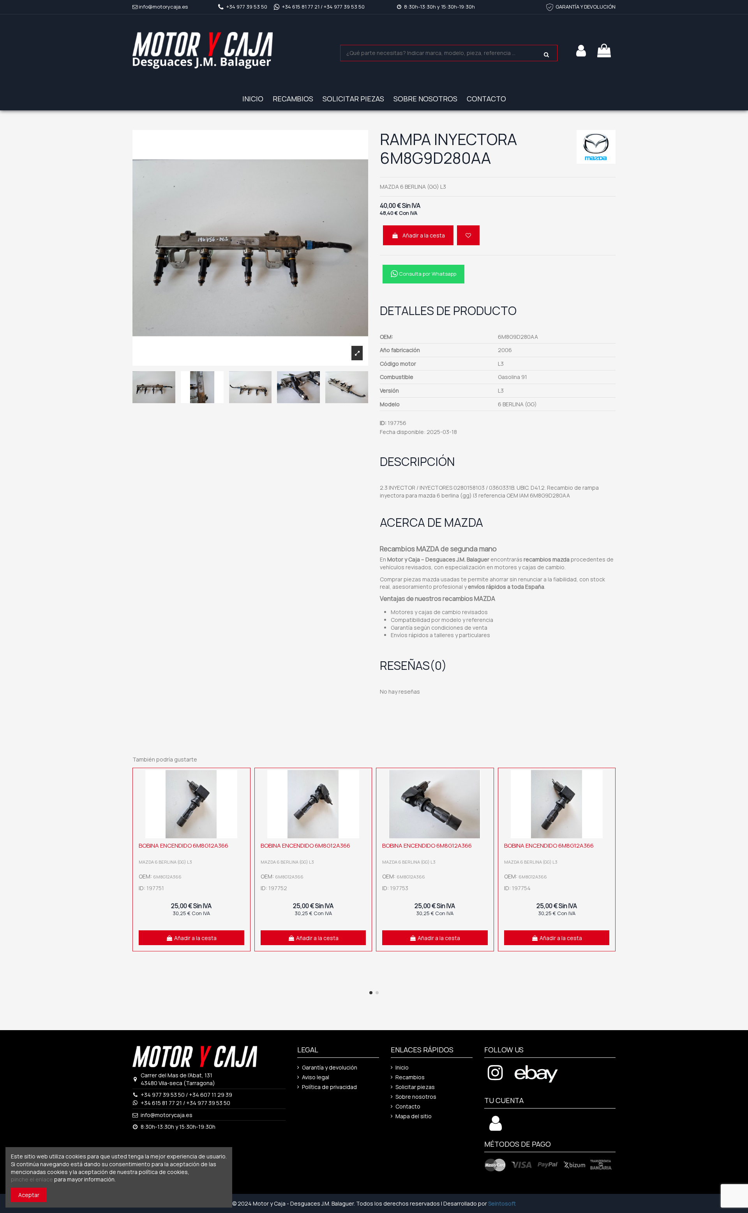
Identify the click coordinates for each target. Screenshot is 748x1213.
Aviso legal (315, 1077)
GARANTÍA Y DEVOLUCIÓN (586, 6)
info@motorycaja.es (163, 6)
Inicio (402, 1067)
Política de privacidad (329, 1087)
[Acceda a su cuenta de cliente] (495, 1127)
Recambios (410, 1077)
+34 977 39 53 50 (246, 6)
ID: (383, 423)
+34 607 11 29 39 (210, 1094)
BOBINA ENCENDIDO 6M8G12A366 (183, 845)
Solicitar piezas (415, 1087)
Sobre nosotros (415, 1096)
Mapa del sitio (413, 1116)
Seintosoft (502, 1203)
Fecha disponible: (402, 432)
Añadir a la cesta (423, 235)
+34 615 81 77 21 (300, 6)
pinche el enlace (32, 1179)
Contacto (407, 1106)
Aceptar (28, 1195)
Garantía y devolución (329, 1067)
